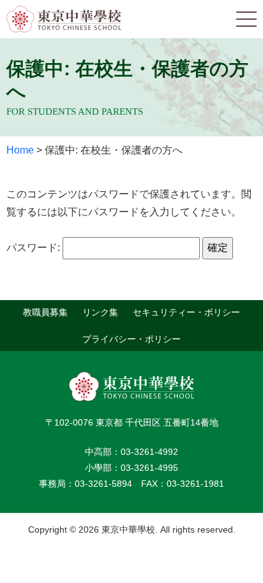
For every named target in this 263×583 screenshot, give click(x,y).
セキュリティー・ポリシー (186, 312)
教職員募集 (45, 312)
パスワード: (34, 247)
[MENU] (246, 19)
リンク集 (100, 312)
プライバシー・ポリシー (131, 338)
